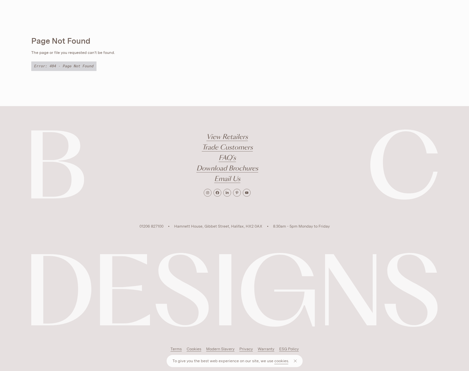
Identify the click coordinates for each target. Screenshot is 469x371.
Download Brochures (227, 169)
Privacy (246, 349)
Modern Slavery (220, 349)
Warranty (266, 349)
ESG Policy (289, 349)
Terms (176, 349)
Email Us (227, 179)
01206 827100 (151, 226)
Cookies (194, 349)
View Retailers (227, 137)
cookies (281, 361)
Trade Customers (227, 148)
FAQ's (227, 158)
